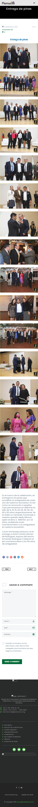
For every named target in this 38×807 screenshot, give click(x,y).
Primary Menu (34, 2)
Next (31, 569)
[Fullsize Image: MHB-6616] (19, 336)
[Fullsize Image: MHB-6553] (19, 224)
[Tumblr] (15, 557)
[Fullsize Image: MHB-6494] (19, 420)
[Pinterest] (11, 557)
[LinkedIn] (18, 557)
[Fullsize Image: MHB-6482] (19, 364)
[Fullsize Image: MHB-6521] (19, 84)
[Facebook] (4, 557)
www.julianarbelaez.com (25, 802)
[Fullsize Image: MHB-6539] (19, 168)
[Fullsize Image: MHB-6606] (19, 280)
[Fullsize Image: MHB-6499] (19, 476)
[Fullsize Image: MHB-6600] (19, 252)
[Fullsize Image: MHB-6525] (19, 112)
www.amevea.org (11, 795)
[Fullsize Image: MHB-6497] (19, 448)
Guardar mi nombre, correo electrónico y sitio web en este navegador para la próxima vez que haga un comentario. (19, 647)
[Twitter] (7, 557)
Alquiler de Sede (27, 795)
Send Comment (12, 661)
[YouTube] (21, 787)
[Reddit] (22, 557)
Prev (7, 569)
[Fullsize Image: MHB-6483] (19, 392)
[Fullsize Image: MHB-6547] (19, 196)
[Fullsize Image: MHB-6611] (19, 308)
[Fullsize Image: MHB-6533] (19, 140)
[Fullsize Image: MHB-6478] (19, 56)
